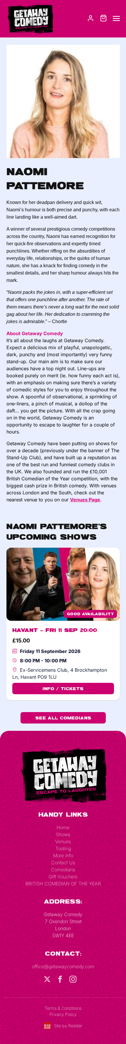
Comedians (63, 869)
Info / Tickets (63, 688)
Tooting (63, 848)
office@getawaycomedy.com (63, 966)
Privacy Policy (63, 1014)
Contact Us (63, 862)
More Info (63, 855)
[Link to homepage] (29, 18)
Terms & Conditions (63, 1008)
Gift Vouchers (63, 877)
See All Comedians (63, 718)
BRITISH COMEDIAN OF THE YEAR (63, 884)
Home (63, 827)
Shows (63, 834)
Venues (63, 841)
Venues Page (85, 500)
